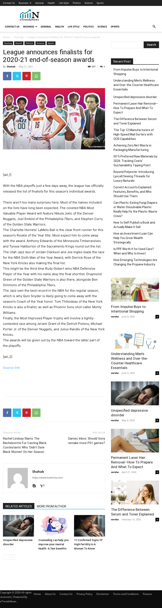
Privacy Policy (84, 594)
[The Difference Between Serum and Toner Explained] (135, 492)
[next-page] (12, 557)
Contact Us (9, 2)
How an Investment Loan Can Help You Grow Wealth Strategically (133, 238)
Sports (100, 2)
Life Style (64, 2)
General (39, 2)
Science (89, 2)
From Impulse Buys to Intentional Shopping (135, 72)
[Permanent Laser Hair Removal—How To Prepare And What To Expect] (135, 441)
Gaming (18, 37)
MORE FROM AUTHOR (51, 506)
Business (23, 2)
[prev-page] (5, 557)
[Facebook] (7, 76)
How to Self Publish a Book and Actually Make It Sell (134, 225)
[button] (154, 27)
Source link (11, 368)
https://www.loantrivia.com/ (47, 477)
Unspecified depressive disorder (135, 97)
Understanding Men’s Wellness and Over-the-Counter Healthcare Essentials (136, 85)
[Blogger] (35, 486)
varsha (115, 316)
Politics (77, 2)
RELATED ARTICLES (18, 506)
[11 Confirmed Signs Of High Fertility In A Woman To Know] (89, 525)
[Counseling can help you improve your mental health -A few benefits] (53, 525)
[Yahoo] (43, 486)
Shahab (11, 66)
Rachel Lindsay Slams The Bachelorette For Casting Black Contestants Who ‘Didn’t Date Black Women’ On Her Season (24, 445)
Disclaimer (102, 594)
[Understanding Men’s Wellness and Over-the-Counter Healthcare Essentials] (135, 337)
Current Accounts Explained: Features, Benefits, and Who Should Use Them (132, 192)
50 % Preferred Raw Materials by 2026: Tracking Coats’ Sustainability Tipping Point (135, 161)
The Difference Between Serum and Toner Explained (135, 121)
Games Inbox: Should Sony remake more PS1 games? (86, 441)
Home (6, 37)
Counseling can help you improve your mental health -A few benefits (53, 544)
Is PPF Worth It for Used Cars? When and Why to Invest (133, 251)
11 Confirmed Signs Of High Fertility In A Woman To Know (88, 544)
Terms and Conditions (126, 594)
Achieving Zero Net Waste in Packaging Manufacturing (132, 148)
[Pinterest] (26, 76)
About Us (50, 594)
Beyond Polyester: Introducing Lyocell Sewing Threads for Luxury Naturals (133, 176)
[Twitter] (17, 76)
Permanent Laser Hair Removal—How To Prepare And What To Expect (135, 108)
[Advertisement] (109, 15)
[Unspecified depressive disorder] (18, 525)
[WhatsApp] (36, 76)
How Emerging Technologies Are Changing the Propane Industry (135, 262)
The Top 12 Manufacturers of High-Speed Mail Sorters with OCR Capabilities (133, 134)
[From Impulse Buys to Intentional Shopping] (135, 290)
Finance (147, 594)
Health (51, 2)
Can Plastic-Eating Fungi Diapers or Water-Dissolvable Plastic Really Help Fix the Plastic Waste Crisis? (135, 209)
